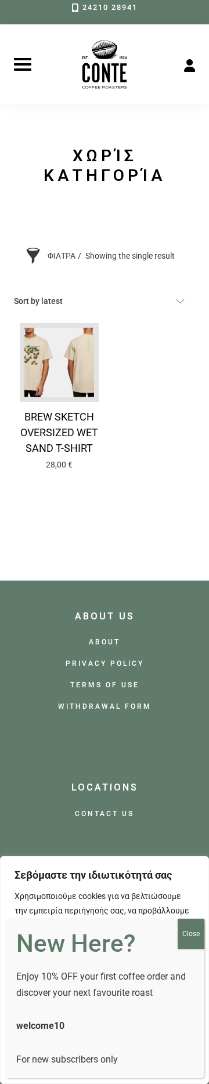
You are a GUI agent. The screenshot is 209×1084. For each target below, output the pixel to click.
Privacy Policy (105, 663)
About (104, 641)
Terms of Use (104, 684)
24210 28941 (110, 7)
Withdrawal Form (105, 706)
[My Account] (189, 64)
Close (191, 934)
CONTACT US (104, 813)
